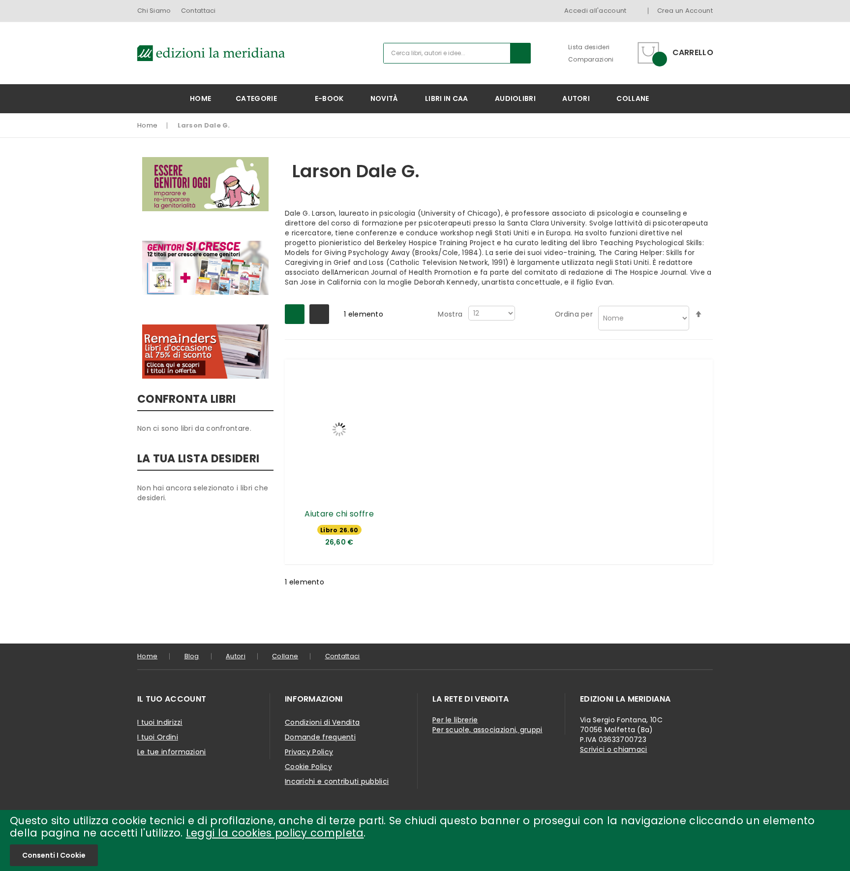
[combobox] (457, 53)
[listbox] (339, 531)
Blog (191, 656)
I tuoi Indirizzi (159, 722)
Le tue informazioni (171, 752)
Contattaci (198, 10)
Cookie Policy (308, 767)
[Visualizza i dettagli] (339, 429)
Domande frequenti (320, 737)
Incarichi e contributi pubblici (337, 781)
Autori (235, 656)
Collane (285, 656)
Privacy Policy (309, 752)
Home (147, 125)
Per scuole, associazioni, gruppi (487, 730)
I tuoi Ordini (157, 737)
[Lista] (319, 314)
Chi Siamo (154, 10)
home (147, 656)
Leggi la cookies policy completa (275, 833)
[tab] (203, 699)
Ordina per (574, 314)
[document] (425, 840)
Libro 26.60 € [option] (339, 530)
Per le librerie (455, 720)
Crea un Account (685, 10)
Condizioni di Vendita (322, 722)
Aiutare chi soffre (338, 513)
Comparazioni (591, 59)
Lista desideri (588, 47)
